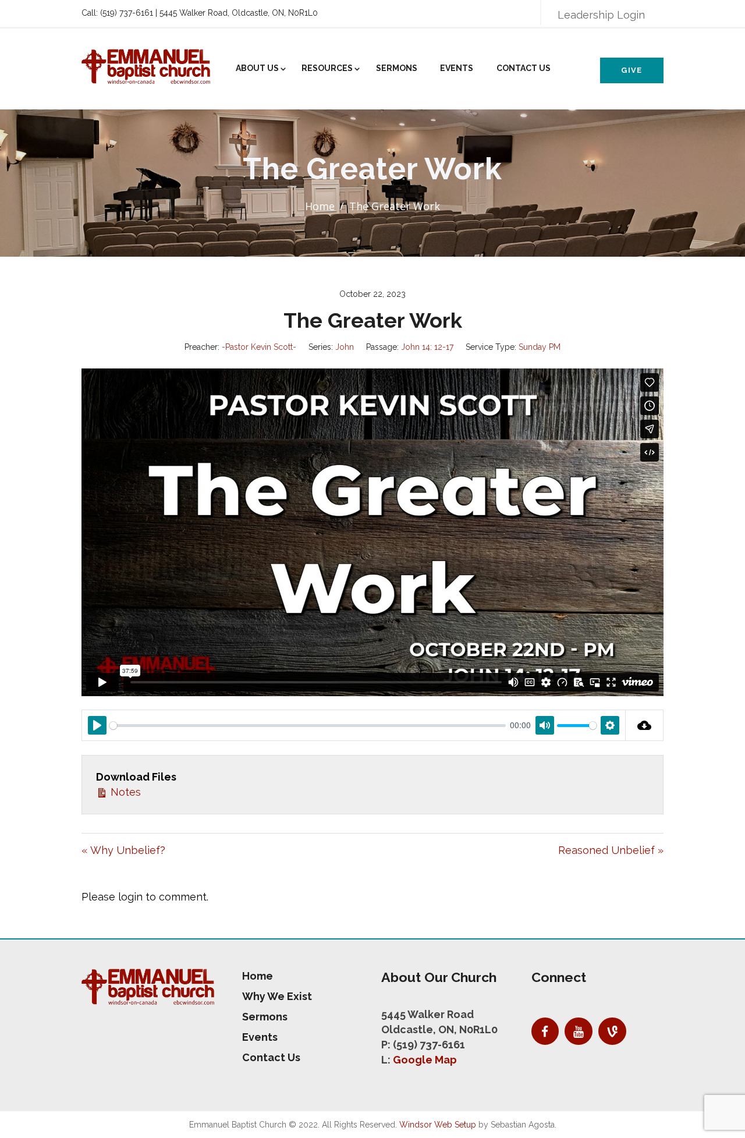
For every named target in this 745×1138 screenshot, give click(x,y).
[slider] (307, 725)
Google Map (425, 1060)
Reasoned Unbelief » (611, 850)
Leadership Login (601, 15)
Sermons (396, 68)
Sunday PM (539, 347)
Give (631, 70)
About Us (257, 68)
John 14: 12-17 (427, 347)
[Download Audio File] (645, 725)
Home (320, 206)
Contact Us (523, 68)
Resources (327, 68)
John (344, 347)
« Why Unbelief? (123, 850)
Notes (124, 792)
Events (456, 68)
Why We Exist (277, 996)
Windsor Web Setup (437, 1124)
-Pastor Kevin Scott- (259, 347)
